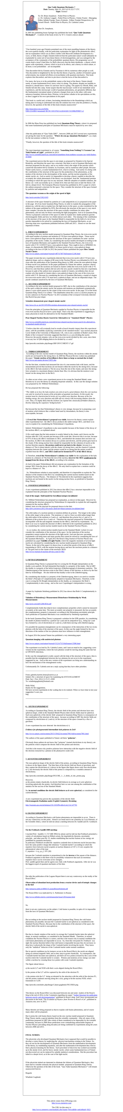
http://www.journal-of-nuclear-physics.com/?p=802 (45, 552)
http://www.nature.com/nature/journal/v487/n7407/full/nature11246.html (53, 254)
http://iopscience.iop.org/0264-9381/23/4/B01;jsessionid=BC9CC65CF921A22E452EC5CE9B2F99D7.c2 (55, 110)
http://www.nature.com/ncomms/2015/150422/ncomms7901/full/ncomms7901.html (57, 734)
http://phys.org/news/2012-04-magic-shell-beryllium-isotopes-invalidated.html (55, 509)
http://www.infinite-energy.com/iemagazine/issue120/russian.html (50, 897)
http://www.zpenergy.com (61, 1103)
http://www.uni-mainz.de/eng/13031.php (41, 360)
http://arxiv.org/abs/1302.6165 (37, 197)
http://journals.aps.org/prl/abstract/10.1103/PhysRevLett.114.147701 (51, 805)
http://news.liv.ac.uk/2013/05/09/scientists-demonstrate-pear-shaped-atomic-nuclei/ (57, 305)
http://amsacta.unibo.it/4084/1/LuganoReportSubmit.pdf (47, 889)
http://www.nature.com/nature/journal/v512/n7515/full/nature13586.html (53, 643)
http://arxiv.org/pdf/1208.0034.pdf (38, 604)
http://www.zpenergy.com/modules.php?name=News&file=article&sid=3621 (61, 1110)
